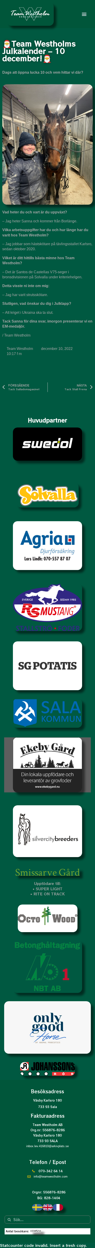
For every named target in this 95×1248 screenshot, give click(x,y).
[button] (84, 14)
